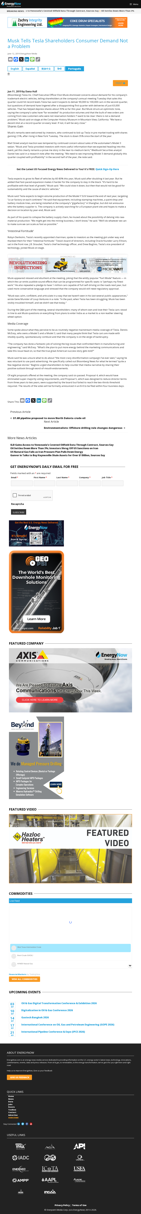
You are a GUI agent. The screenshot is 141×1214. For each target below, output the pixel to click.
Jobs (10, 1104)
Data (10, 1101)
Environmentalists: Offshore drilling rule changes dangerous (83, 427)
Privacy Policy (62, 1205)
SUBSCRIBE (13, 1117)
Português (74, 68)
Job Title (107, 477)
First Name (40, 477)
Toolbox (12, 1109)
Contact (12, 1112)
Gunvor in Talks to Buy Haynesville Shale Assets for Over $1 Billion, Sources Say (57, 455)
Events (11, 1107)
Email (14, 477)
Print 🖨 (120, 83)
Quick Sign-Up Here (107, 169)
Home (11, 1096)
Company (84, 477)
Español (30, 68)
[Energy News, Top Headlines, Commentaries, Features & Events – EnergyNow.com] (11, 4)
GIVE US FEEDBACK (19, 1077)
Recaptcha (17, 504)
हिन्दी (59, 68)
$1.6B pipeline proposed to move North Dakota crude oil (49, 418)
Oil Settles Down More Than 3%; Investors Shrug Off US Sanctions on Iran (54, 448)
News (11, 1099)
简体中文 (46, 68)
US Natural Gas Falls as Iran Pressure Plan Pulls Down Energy (46, 451)
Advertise (13, 1115)
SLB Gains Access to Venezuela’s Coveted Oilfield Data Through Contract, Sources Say (51, 10)
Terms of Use (79, 1205)
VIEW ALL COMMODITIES (24, 979)
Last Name (62, 477)
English (15, 68)
